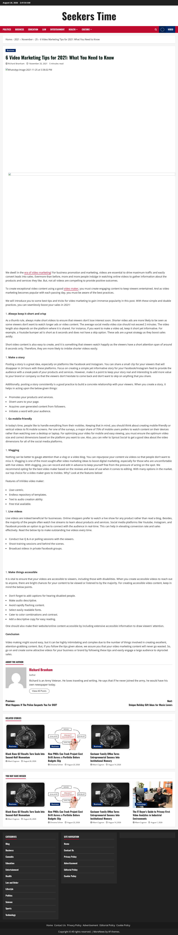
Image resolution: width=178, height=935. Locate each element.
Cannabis (10, 856)
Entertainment (57, 29)
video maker (71, 288)
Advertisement (70, 863)
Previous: (31, 703)
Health (72, 29)
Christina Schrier (56, 764)
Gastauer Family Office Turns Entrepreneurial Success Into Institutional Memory (105, 757)
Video (170, 29)
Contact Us (69, 850)
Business (19, 29)
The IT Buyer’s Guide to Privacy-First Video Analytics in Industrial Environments (151, 815)
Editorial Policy (70, 869)
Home (66, 843)
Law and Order (12, 882)
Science (9, 902)
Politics (7, 29)
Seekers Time (89, 15)
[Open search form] (156, 29)
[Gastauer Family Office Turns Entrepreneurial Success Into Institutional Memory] (110, 737)
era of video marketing (37, 272)
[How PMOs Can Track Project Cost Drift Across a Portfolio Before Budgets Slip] (68, 737)
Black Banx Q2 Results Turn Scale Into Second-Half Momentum (25, 755)
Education (33, 29)
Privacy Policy (70, 856)
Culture (86, 29)
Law (44, 29)
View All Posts (39, 690)
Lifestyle (9, 889)
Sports (9, 908)
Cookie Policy (70, 876)
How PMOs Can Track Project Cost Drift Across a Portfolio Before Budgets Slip (65, 757)
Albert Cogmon (13, 761)
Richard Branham (16, 63)
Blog (8, 843)
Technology (141, 804)
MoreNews (99, 931)
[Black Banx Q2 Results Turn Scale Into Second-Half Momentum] (25, 737)
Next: (150, 703)
